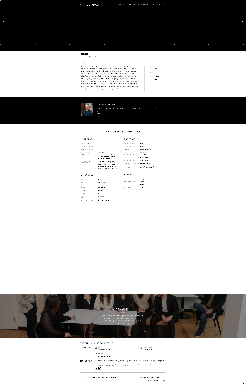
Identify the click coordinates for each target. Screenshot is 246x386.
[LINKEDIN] (151, 381)
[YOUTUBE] (154, 381)
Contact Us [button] (123, 330)
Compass (144, 360)
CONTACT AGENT (113, 113)
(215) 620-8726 (148, 349)
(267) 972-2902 (137, 108)
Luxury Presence (113, 377)
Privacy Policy (155, 377)
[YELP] (161, 381)
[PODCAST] (164, 381)
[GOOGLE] (157, 381)
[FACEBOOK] (144, 381)
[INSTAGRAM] (147, 381)
